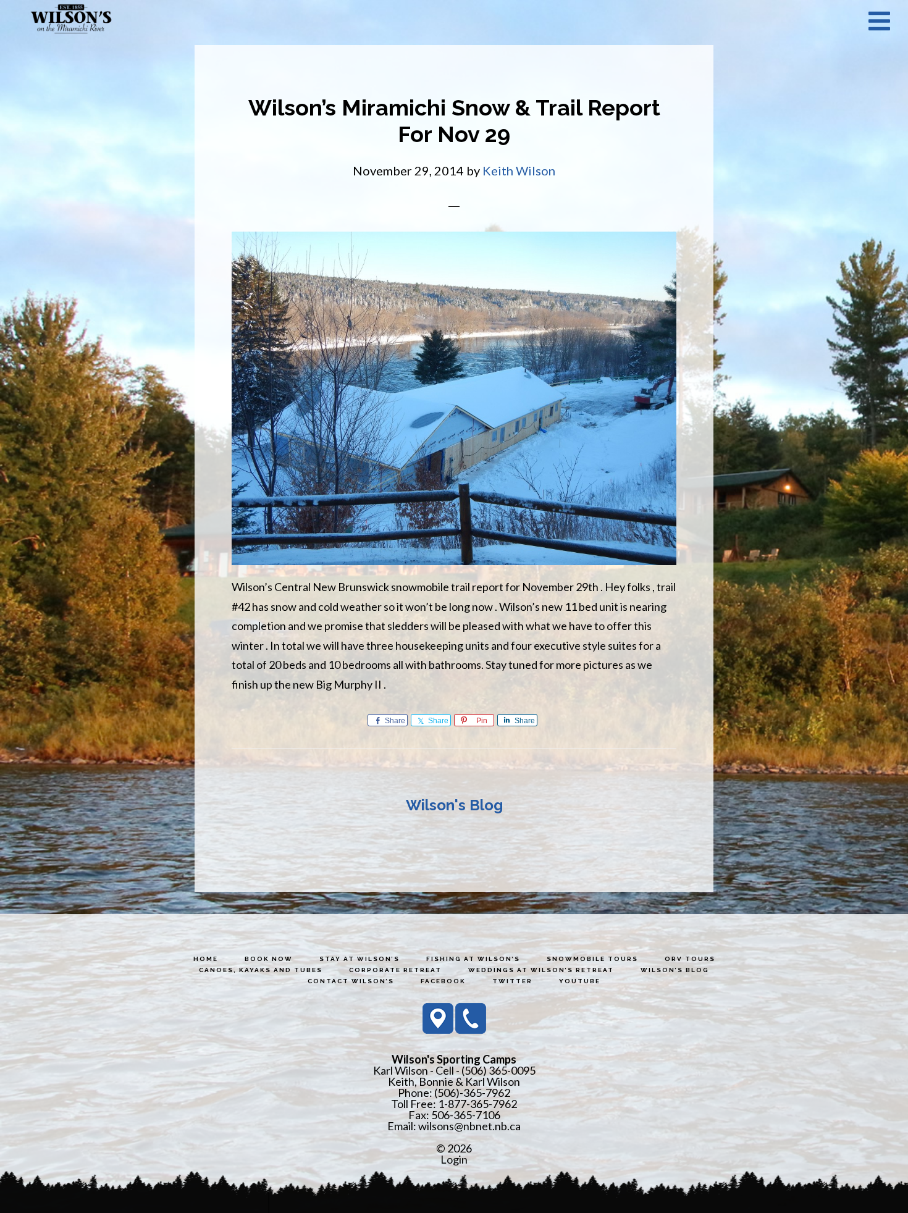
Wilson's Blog (454, 805)
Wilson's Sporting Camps (71, 20)
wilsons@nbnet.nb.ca (469, 1126)
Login (454, 1159)
